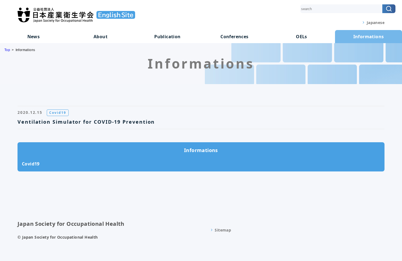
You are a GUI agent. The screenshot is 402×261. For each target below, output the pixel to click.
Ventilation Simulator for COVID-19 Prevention (86, 121)
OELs (301, 37)
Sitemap (223, 230)
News (33, 37)
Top (7, 50)
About (100, 37)
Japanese (375, 22)
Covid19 (31, 164)
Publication (167, 37)
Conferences (234, 37)
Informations (368, 37)
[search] (388, 8)
